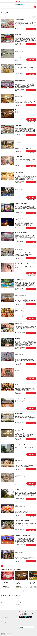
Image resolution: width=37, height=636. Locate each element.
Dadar (20, 602)
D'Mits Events (18, 34)
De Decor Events (18, 156)
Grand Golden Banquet (20, 80)
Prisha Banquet (18, 109)
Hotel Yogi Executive (19, 218)
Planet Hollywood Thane (20, 383)
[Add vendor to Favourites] (13, 20)
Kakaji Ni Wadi (18, 551)
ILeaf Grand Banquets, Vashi (21, 248)
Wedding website (3, 622)
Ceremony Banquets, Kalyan (21, 49)
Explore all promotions (18, 591)
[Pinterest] (6, 627)
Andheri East (21, 600)
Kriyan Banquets (18, 473)
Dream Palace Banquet (20, 19)
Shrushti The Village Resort (20, 279)
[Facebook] (2, 627)
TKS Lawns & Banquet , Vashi (21, 368)
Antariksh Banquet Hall (20, 308)
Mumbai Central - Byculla (5, 598)
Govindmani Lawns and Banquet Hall (22, 520)
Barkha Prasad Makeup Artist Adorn (22, 263)
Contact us (2, 613)
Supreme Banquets (19, 413)
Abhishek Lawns (18, 323)
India (22, 627)
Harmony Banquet (19, 172)
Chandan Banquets (19, 95)
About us (2, 618)
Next (22, 566)
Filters (4, 16)
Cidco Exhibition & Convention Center (22, 535)
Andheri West (3, 600)
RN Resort (17, 489)
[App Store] (22, 617)
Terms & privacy (3, 614)
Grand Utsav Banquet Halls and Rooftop (23, 429)
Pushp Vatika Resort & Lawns (21, 187)
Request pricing (31, 29)
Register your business (4, 617)
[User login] (35, 1)
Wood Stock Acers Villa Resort (21, 203)
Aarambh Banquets (19, 64)
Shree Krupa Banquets (19, 353)
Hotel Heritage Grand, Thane (21, 444)
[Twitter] (4, 627)
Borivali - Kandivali (22, 598)
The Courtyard (18, 338)
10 (19, 566)
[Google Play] (29, 617)
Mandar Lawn (18, 459)
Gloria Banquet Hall (19, 294)
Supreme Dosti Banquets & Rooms (22, 141)
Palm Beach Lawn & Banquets (21, 232)
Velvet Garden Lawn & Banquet (21, 398)
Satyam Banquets (18, 125)
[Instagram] (8, 627)
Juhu (1, 602)
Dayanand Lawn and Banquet (21, 505)
